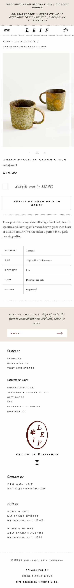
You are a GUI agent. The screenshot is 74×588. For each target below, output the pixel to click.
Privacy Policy (37, 570)
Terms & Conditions (37, 576)
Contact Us (16, 411)
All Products (25, 42)
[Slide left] (29, 153)
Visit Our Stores (20, 368)
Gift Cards (16, 397)
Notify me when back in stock (37, 203)
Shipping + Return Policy (28, 392)
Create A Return (20, 388)
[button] (6, 30)
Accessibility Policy (24, 406)
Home (7, 42)
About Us (14, 359)
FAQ (10, 402)
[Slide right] (45, 153)
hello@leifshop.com (26, 488)
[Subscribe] (61, 333)
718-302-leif (20, 484)
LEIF (27, 560)
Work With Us (18, 363)
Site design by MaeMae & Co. (37, 582)
